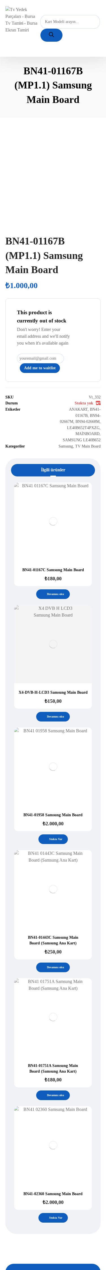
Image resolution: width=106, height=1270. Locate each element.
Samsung (66, 446)
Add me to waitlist (40, 368)
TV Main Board (88, 446)
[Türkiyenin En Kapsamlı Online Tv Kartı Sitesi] (22, 19)
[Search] (51, 35)
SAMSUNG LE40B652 (82, 440)
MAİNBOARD (87, 433)
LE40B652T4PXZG (83, 427)
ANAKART (78, 409)
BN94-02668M (87, 421)
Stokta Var (55, 839)
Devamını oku (55, 594)
